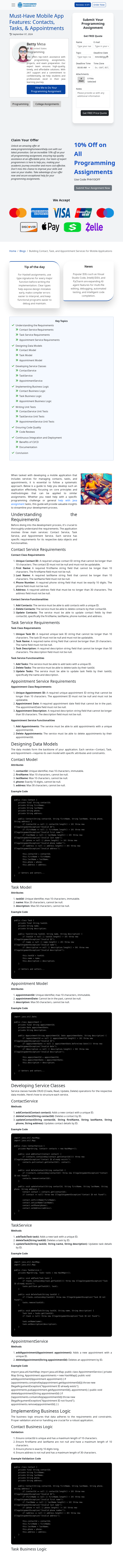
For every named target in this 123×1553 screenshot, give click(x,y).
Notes (79, 88)
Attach (81, 81)
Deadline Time (83, 63)
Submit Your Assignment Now (93, 188)
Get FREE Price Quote (95, 113)
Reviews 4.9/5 (83, 4)
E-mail (97, 42)
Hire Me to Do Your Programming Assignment (46, 89)
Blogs (23, 251)
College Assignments (47, 104)
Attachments (82, 74)
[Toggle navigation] (13, 5)
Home (12, 251)
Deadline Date (101, 52)
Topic (78, 52)
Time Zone (99, 63)
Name (79, 42)
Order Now (99, 4)
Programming (20, 104)
